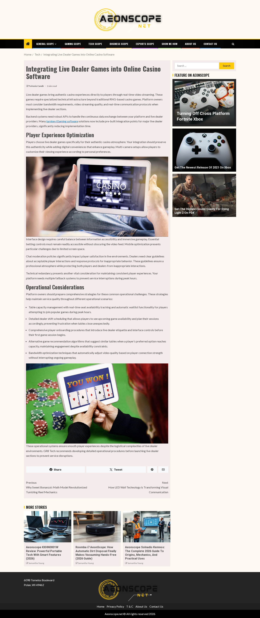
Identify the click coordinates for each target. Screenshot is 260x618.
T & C (129, 606)
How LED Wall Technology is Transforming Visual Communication (138, 487)
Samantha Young (36, 563)
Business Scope (119, 44)
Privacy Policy (115, 606)
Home (100, 606)
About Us (190, 44)
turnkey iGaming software (62, 121)
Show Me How (169, 44)
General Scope (45, 44)
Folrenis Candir (36, 86)
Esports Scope (145, 44)
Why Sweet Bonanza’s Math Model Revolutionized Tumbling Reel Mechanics (56, 487)
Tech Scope (95, 44)
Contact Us (210, 44)
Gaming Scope (73, 44)
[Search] (233, 44)
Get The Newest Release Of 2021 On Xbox (203, 167)
